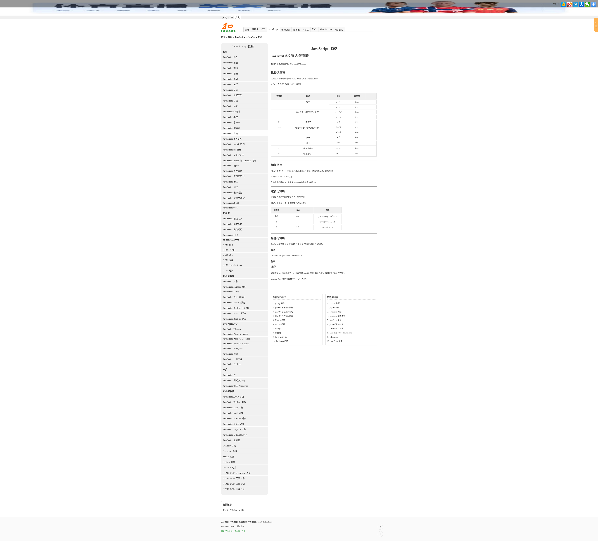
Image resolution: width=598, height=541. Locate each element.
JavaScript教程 (254, 37)
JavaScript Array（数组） (235, 302)
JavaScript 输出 (230, 68)
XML (314, 29)
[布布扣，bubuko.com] (228, 31)
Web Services (326, 29)
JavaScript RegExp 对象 (234, 319)
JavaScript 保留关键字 (234, 198)
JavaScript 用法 (230, 63)
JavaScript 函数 (230, 106)
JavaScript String (231, 292)
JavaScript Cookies (232, 364)
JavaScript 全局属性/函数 (235, 435)
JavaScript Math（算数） (235, 313)
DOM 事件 (228, 260)
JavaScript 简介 (230, 57)
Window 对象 (229, 446)
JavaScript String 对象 (233, 424)
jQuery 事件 (280, 303)
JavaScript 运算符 (231, 128)
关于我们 (225, 522)
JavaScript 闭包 (230, 235)
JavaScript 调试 (230, 187)
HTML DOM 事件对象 (234, 489)
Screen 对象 (229, 456)
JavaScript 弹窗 (230, 354)
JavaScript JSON (231, 203)
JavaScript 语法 (230, 73)
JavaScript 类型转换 (232, 171)
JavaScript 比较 (230, 133)
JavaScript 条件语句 (232, 139)
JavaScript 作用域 (231, 112)
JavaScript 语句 (230, 79)
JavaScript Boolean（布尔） (236, 308)
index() (277, 329)
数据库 (296, 30)
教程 (230, 37)
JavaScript (273, 29)
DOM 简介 (228, 245)
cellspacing (334, 337)
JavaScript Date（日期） (235, 297)
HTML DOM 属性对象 (234, 484)
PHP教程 (233, 510)
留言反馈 (243, 522)
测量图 (278, 333)
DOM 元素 (228, 270)
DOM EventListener (232, 265)
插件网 (241, 510)
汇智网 (225, 510)
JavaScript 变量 (230, 90)
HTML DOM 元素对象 (234, 478)
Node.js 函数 (280, 320)
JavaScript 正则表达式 (234, 176)
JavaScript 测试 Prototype (235, 386)
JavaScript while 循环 (233, 155)
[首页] (224, 17)
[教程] (237, 17)
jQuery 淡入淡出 (336, 324)
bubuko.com (231, 526)
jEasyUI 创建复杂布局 (284, 312)
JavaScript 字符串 (231, 122)
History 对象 (229, 462)
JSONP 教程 (280, 324)
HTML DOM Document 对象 (237, 473)
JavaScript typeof (231, 165)
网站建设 (339, 30)
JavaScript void (230, 208)
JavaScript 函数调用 (232, 229)
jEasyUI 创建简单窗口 (284, 316)
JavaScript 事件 (230, 117)
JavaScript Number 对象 (234, 287)
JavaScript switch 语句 (234, 144)
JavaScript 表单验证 (232, 193)
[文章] (230, 17)
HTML (255, 29)
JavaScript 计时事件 (232, 359)
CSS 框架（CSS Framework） (342, 333)
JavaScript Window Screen (235, 334)
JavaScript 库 (229, 375)
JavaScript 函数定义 (232, 218)
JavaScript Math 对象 (233, 413)
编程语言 (285, 30)
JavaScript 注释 (230, 84)
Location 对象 (230, 467)
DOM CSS (228, 255)
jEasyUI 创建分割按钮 (284, 308)
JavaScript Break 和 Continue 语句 (239, 161)
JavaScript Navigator (233, 348)
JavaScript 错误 (230, 182)
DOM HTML (229, 250)
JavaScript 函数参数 (232, 224)
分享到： (556, 4)
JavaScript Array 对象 (233, 397)
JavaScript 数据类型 (232, 95)
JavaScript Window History (236, 343)
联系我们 (234, 522)
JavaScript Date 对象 (233, 408)
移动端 (306, 30)
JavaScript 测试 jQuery (234, 380)
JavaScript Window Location (236, 339)
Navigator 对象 (230, 451)
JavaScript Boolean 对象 (234, 402)
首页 (247, 30)
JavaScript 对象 (230, 101)
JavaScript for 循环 (232, 150)
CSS (263, 29)
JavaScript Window (232, 329)
